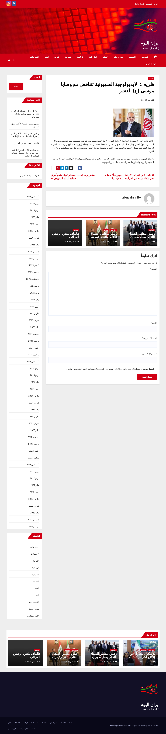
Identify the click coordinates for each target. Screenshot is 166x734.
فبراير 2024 (34, 403)
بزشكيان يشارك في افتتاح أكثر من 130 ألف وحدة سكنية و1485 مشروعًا (24, 114)
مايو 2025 (34, 300)
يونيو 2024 (34, 375)
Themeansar (155, 725)
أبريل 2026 (34, 224)
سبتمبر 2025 (33, 272)
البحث (37, 77)
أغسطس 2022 (32, 465)
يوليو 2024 (34, 368)
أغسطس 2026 (32, 197)
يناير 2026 (34, 245)
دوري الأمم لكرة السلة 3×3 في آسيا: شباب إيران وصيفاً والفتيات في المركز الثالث (25, 153)
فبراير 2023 (34, 423)
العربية (56, 57)
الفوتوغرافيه (34, 57)
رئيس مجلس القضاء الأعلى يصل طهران (142, 235)
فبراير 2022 (34, 506)
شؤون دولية (118, 57)
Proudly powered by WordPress (122, 725)
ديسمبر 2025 (33, 252)
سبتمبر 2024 (33, 355)
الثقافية (105, 57)
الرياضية (80, 57)
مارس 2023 (33, 416)
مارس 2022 (33, 499)
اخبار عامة (93, 57)
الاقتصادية (132, 57)
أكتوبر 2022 (34, 451)
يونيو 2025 (34, 293)
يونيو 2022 (34, 478)
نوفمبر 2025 (33, 258)
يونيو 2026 (34, 210)
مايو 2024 (34, 382)
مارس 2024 (33, 396)
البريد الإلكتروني (149, 338)
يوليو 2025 (34, 286)
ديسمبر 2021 (33, 520)
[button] (14, 60)
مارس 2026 (33, 231)
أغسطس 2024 (32, 361)
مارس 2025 (33, 313)
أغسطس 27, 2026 (146, 662)
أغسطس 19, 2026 (31, 662)
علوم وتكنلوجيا (151, 63)
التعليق (153, 269)
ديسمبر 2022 (33, 437)
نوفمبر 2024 (33, 341)
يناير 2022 (34, 513)
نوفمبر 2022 (33, 444)
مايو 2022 (34, 485)
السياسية (145, 57)
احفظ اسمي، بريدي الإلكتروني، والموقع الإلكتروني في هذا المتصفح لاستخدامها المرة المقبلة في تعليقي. (110, 369)
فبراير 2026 (34, 238)
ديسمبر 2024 (33, 334)
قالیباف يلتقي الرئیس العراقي (65, 235)
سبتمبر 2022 (33, 458)
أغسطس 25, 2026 (108, 662)
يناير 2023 (34, 430)
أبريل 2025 (34, 306)
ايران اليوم (150, 43)
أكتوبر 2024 (34, 348)
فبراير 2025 (34, 320)
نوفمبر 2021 (33, 526)
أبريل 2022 (34, 492)
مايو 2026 (34, 217)
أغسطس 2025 (32, 279)
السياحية (68, 57)
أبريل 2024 (34, 389)
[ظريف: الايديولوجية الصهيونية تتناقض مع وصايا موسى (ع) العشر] (133, 122)
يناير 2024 (34, 410)
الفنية (47, 57)
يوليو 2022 (34, 471)
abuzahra (129, 197)
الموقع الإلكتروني (149, 354)
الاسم (154, 323)
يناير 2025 (34, 327)
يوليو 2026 (34, 203)
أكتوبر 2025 (34, 265)
